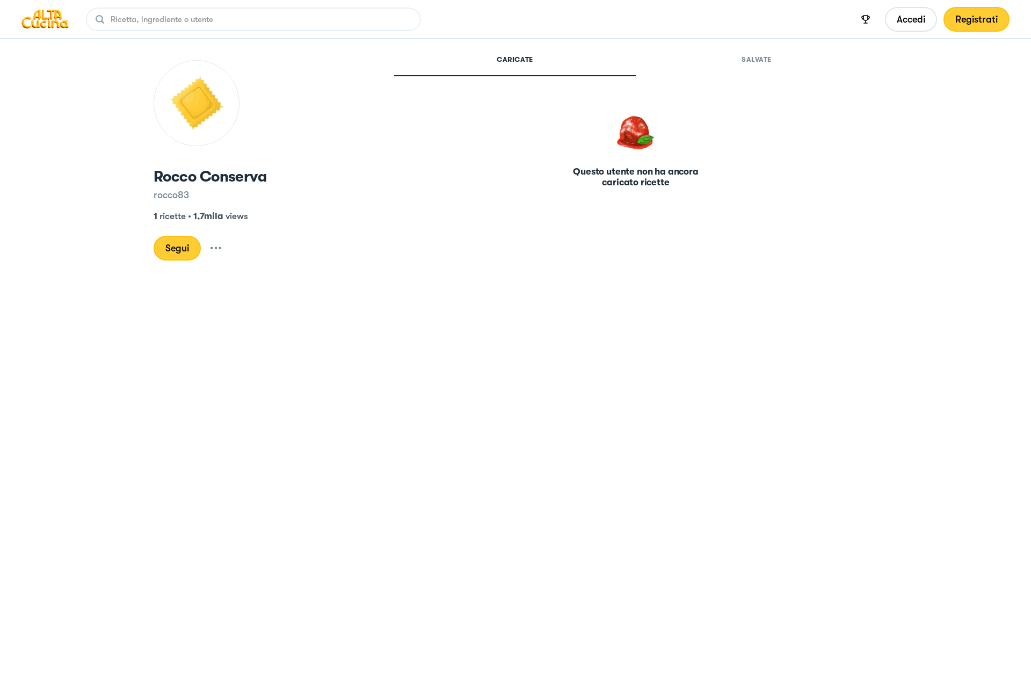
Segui (177, 248)
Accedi (911, 19)
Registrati (976, 19)
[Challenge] (865, 19)
